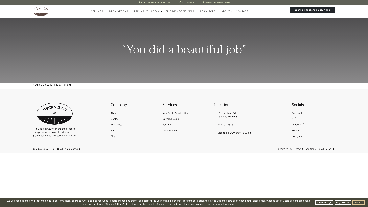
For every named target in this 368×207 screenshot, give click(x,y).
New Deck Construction (175, 113)
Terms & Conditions (305, 148)
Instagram (297, 136)
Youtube (297, 130)
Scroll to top (325, 148)
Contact (242, 11)
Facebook (297, 113)
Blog (113, 136)
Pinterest (297, 124)
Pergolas (167, 124)
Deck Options (118, 11)
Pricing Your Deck (147, 11)
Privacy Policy (284, 148)
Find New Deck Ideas (180, 11)
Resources (207, 11)
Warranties (116, 124)
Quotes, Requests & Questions (312, 10)
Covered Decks (170, 118)
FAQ (113, 130)
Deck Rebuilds (170, 130)
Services (97, 11)
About (225, 11)
